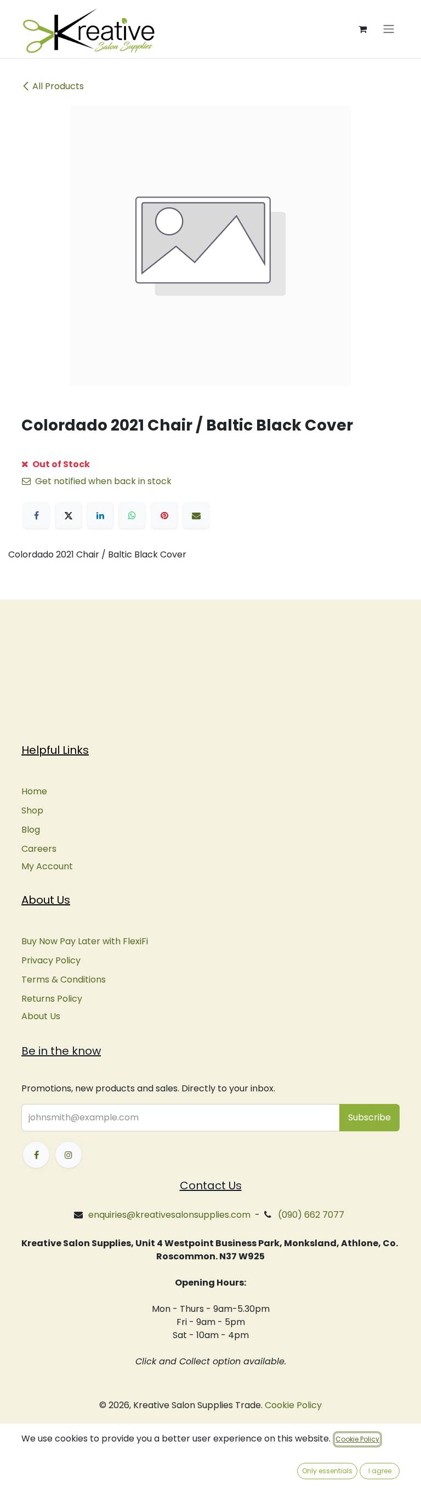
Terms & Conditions (63, 979)
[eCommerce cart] (362, 29)
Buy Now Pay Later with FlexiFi (84, 941)
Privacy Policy (51, 960)
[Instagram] (68, 1155)
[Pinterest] (164, 515)
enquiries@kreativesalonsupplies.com (169, 1214)
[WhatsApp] (132, 515)
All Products (58, 86)
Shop (32, 810)
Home (34, 791)
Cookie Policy (293, 1405)
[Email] (196, 515)
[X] (68, 515)
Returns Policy (51, 998)
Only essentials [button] (327, 1470)
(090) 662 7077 (311, 1214)
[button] (369, 1117)
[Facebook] (36, 515)
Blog (30, 829)
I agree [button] (379, 1470)
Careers (38, 848)
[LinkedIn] (100, 515)
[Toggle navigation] (389, 29)
